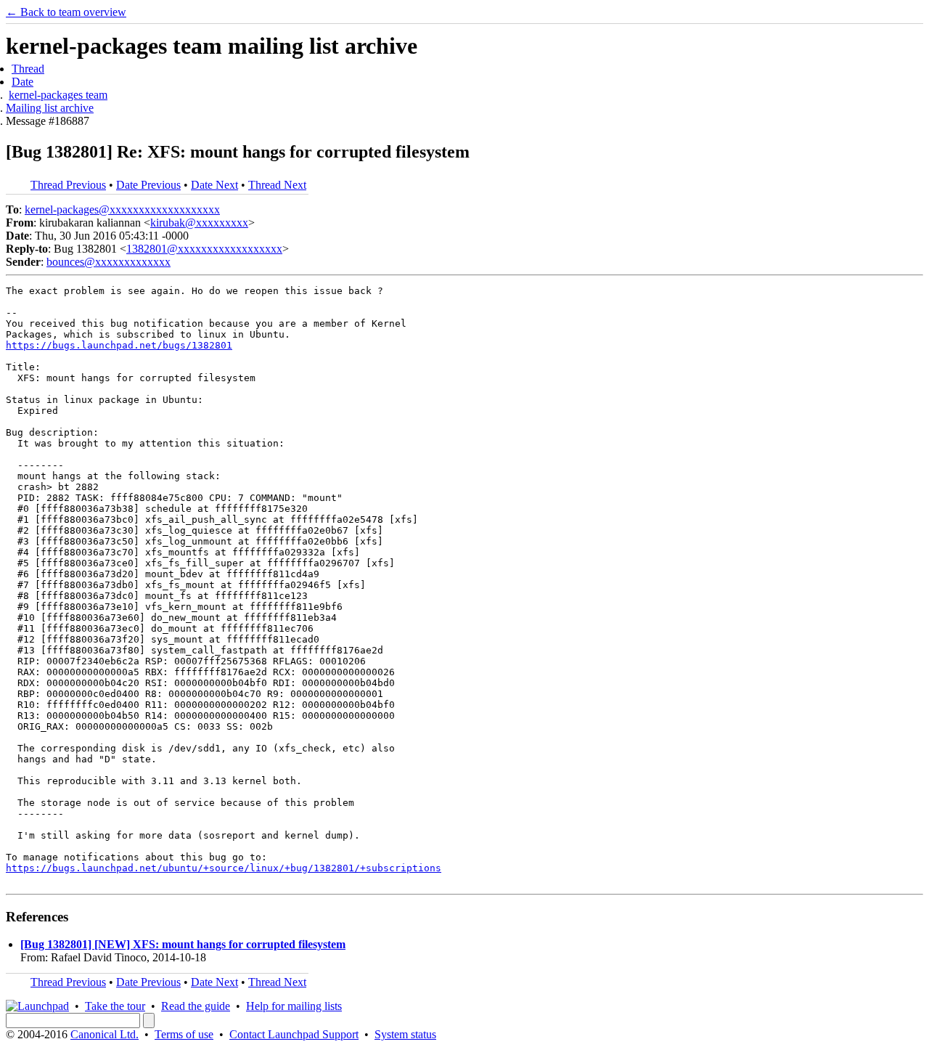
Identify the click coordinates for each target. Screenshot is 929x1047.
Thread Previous (68, 185)
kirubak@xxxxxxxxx (199, 222)
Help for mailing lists (294, 1006)
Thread (28, 68)
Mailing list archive (50, 108)
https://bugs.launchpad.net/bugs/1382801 (119, 345)
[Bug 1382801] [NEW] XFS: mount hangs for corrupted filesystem (182, 944)
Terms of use (184, 1034)
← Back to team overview (66, 12)
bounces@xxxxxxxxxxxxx (108, 262)
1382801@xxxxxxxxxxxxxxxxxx (204, 249)
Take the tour (115, 1006)
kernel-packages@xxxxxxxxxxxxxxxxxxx (122, 209)
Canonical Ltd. (104, 1034)
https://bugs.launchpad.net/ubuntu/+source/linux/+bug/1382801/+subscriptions (223, 868)
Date (22, 82)
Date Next (214, 185)
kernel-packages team (58, 95)
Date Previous (148, 185)
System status (405, 1034)
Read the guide (195, 1006)
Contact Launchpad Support (294, 1034)
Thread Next (277, 185)
